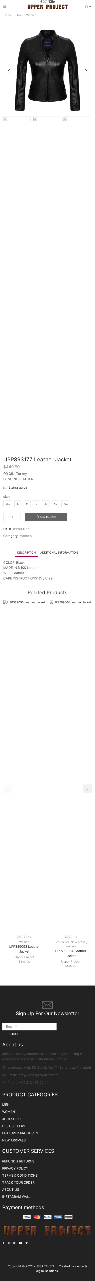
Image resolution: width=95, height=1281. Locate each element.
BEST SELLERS (13, 1126)
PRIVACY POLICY (15, 1168)
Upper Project (24, 957)
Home (8, 15)
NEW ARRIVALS (14, 1140)
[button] (8, 71)
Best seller (62, 942)
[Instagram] (47, 2)
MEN (6, 1105)
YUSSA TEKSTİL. (45, 1266)
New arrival (78, 942)
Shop (19, 15)
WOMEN (8, 1112)
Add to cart (48, 516)
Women (31, 15)
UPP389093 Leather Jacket (24, 949)
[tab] (26, 552)
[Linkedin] (53, 2)
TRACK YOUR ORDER (18, 1183)
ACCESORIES (12, 1119)
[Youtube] (50, 2)
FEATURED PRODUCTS (20, 1133)
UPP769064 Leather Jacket (70, 953)
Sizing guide (18, 487)
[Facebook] (41, 2)
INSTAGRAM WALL (16, 1197)
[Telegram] (26, 1243)
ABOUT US (10, 1190)
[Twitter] (44, 2)
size (6, 497)
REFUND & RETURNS (18, 1161)
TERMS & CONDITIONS (20, 1175)
